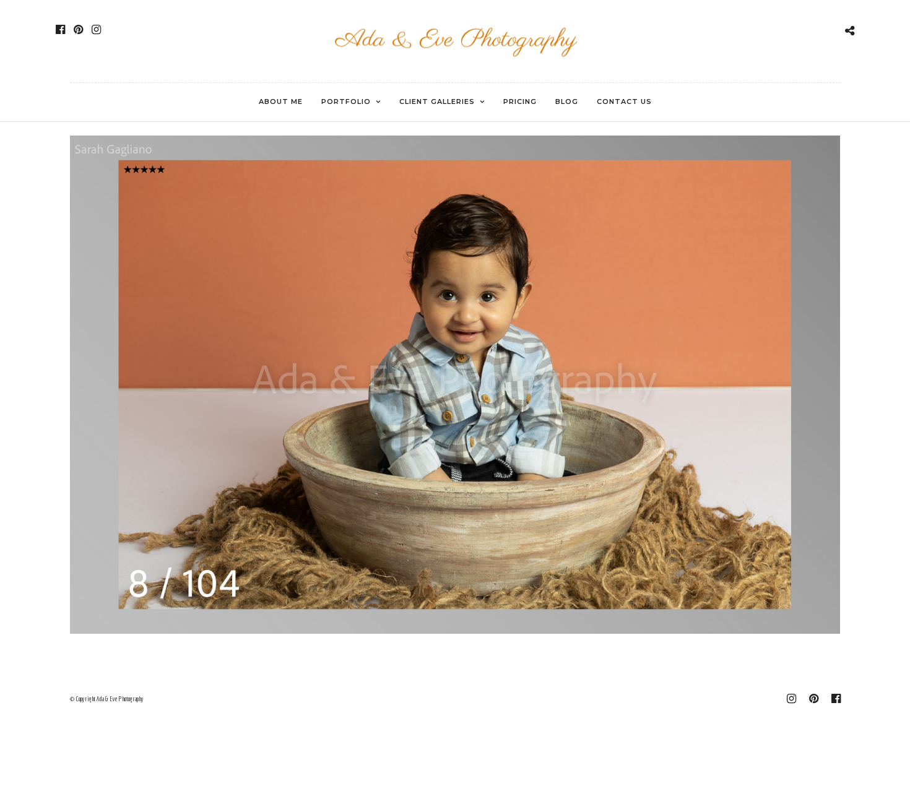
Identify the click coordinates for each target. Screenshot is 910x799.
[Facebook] (60, 29)
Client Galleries (437, 101)
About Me (281, 101)
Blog (566, 101)
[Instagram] (96, 29)
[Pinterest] (78, 29)
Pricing (520, 101)
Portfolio (346, 101)
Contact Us (624, 101)
